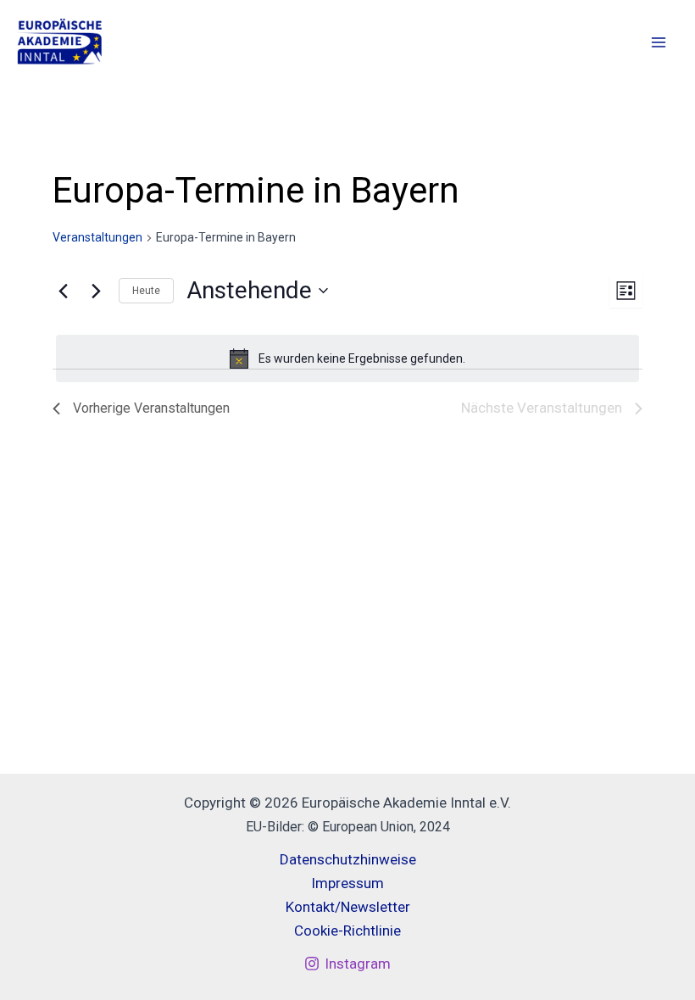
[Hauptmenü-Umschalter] (659, 42)
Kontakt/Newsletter (348, 906)
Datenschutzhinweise (348, 859)
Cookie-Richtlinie (347, 930)
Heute (146, 291)
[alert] (347, 358)
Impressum (347, 883)
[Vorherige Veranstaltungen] (63, 291)
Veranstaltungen (97, 237)
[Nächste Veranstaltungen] (96, 291)
